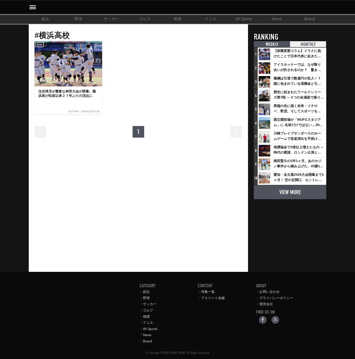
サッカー (111, 19)
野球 (78, 19)
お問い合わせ (269, 292)
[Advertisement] (290, 233)
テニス (210, 19)
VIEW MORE (290, 192)
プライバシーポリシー (276, 298)
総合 (45, 19)
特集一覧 (208, 292)
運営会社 (266, 304)
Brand (310, 19)
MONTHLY (308, 44)
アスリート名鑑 (213, 298)
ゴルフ (144, 19)
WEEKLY (272, 44)
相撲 (177, 19)
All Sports (243, 19)
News (277, 19)
